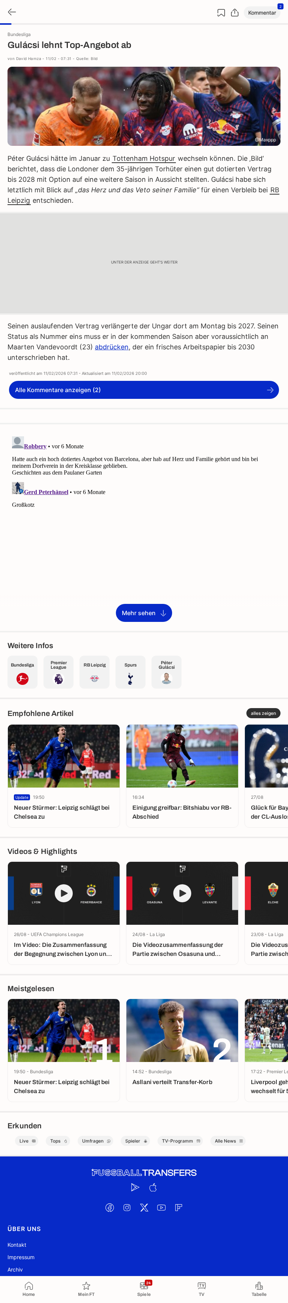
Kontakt (17, 1245)
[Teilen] (234, 12)
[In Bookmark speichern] (221, 12)
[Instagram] (126, 1207)
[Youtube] (161, 1207)
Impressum (21, 1257)
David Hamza (28, 58)
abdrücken (112, 347)
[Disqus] (144, 527)
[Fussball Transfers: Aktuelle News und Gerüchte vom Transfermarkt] (144, 1172)
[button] (262, 12)
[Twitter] (144, 1207)
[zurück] (11, 12)
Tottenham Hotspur (143, 158)
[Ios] (152, 1187)
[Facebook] (109, 1207)
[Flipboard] (178, 1207)
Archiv (15, 1269)
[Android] (135, 1187)
